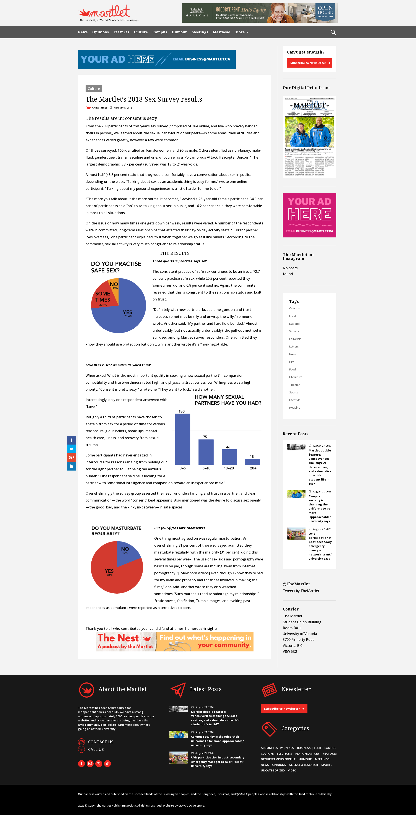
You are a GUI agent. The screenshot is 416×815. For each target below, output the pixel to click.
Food (292, 369)
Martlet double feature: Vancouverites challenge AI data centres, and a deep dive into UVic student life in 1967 (320, 467)
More (240, 32)
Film (291, 362)
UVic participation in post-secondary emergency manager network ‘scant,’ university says (320, 546)
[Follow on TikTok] (107, 763)
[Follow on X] (98, 763)
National (294, 324)
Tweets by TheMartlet (301, 590)
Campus (160, 32)
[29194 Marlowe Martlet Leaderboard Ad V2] (260, 21)
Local (292, 316)
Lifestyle (295, 400)
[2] (175, 650)
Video (292, 770)
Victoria (294, 331)
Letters (294, 346)
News (83, 32)
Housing (294, 407)
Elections (284, 753)
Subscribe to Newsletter (308, 63)
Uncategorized (273, 770)
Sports (293, 392)
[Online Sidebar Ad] (309, 236)
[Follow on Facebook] (81, 763)
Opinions (100, 32)
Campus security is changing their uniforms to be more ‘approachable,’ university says (320, 508)
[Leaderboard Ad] (157, 67)
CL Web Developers (191, 805)
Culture (141, 32)
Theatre (294, 385)
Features (121, 32)
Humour (179, 32)
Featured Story (307, 753)
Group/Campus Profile (278, 759)
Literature (295, 377)
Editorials (295, 339)
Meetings (200, 32)
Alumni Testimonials (277, 748)
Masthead (222, 32)
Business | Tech (309, 748)
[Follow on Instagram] (90, 763)
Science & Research (303, 765)
